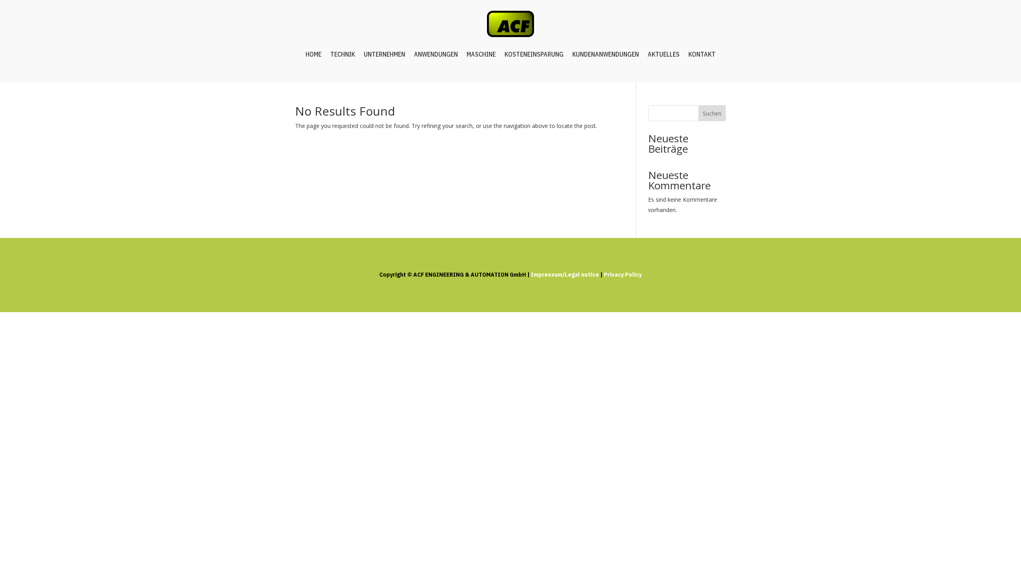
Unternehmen (384, 54)
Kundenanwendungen (605, 54)
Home (313, 54)
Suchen (712, 113)
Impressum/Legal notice (565, 274)
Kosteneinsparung (534, 54)
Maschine (481, 54)
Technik (342, 54)
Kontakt (701, 54)
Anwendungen (436, 54)
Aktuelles (664, 54)
